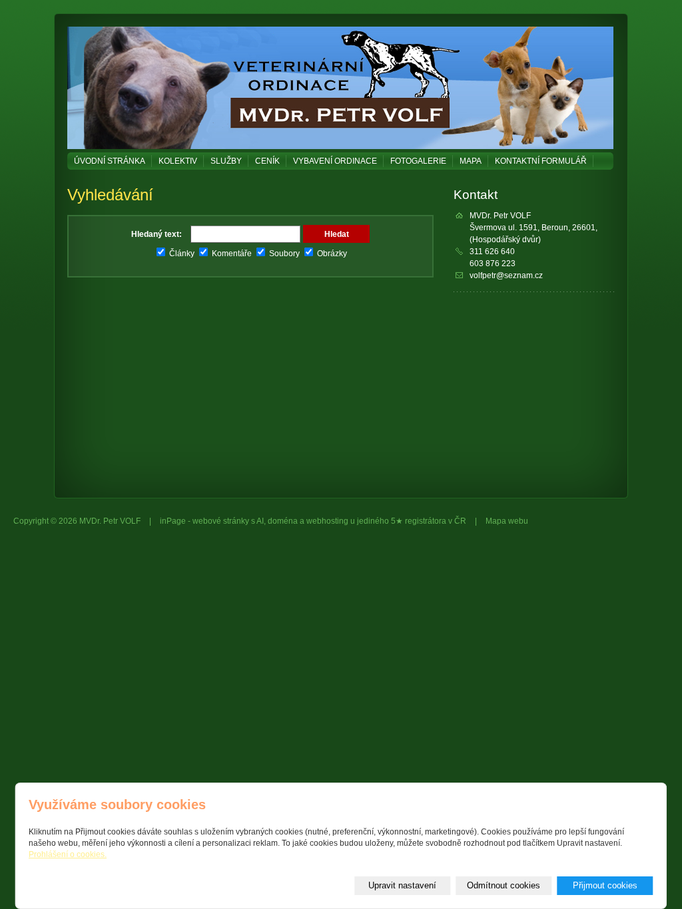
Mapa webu (507, 521)
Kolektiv (178, 161)
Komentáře (231, 253)
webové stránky (220, 521)
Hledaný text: (156, 234)
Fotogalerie (418, 161)
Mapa (471, 161)
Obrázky (331, 253)
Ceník (267, 161)
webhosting (327, 521)
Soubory (283, 253)
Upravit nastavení (402, 885)
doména (283, 521)
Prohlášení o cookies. (68, 854)
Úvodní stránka (109, 161)
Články (180, 253)
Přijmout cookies (605, 885)
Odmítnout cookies (503, 885)
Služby (226, 161)
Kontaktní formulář (541, 161)
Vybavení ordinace (335, 161)
